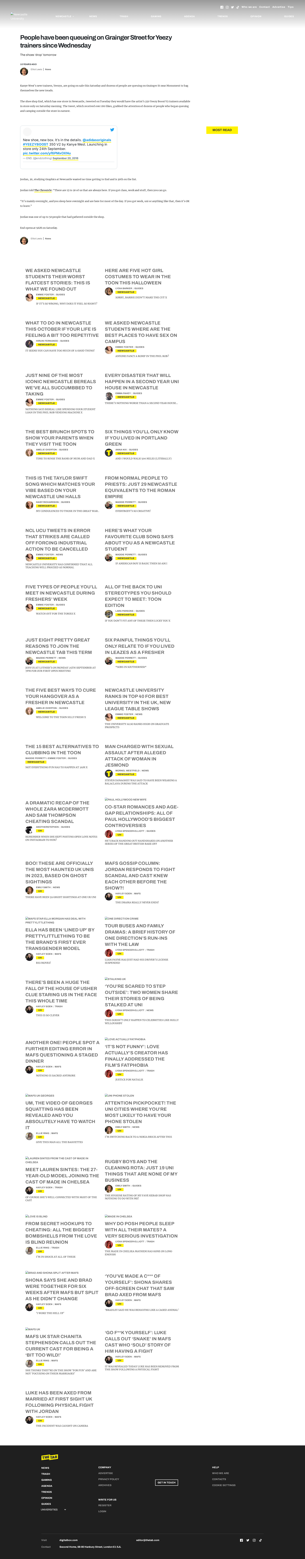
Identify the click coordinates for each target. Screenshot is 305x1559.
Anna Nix (121, 449)
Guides (289, 16)
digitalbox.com (68, 1540)
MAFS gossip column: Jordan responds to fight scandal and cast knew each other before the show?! (140, 875)
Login (102, 1511)
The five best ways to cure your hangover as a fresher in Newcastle (60, 696)
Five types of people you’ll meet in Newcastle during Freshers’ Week (61, 593)
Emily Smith (43, 887)
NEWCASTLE (46, 298)
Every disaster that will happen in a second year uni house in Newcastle (142, 381)
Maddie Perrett (125, 502)
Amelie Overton (46, 449)
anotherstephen (47, 827)
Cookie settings (224, 1485)
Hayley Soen (123, 893)
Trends (222, 16)
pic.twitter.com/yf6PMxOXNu (47, 153)
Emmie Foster (45, 294)
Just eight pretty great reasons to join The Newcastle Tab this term (58, 646)
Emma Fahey (123, 393)
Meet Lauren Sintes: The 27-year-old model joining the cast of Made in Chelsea (62, 1175)
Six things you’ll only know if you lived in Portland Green (141, 438)
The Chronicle (43, 190)
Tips (291, 7)
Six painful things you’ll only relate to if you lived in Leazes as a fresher (139, 646)
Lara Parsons (124, 611)
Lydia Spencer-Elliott (129, 831)
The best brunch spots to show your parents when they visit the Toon (59, 438)
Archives (105, 1485)
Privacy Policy (108, 1479)
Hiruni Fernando (47, 341)
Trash (124, 16)
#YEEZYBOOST (35, 144)
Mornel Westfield (127, 770)
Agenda (189, 16)
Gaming (156, 16)
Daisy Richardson (47, 502)
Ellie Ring (42, 1133)
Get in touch (167, 1482)
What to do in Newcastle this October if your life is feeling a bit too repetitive (62, 329)
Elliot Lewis (36, 69)
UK (40, 830)
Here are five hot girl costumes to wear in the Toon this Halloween (138, 276)
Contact (264, 7)
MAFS (137, 893)
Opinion (256, 16)
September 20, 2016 (65, 158)
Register (104, 1505)
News (93, 16)
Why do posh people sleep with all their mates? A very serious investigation (141, 1229)
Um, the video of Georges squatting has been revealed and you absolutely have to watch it (60, 1115)
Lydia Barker (123, 288)
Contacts (219, 1479)
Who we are (249, 7)
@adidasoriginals (97, 140)
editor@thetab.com (147, 1540)
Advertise (278, 7)
